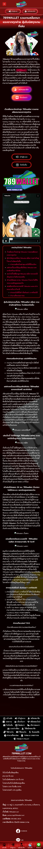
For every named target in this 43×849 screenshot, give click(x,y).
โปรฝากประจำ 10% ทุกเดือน (12, 790)
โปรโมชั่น (9, 725)
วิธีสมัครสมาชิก (30, 729)
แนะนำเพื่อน (14, 729)
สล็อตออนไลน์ (35, 722)
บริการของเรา (35, 725)
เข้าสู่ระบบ (14, 11)
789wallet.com (21, 753)
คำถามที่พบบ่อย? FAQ (17, 296)
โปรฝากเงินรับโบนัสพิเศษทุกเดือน (14, 783)
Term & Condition (31, 735)
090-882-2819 (16, 819)
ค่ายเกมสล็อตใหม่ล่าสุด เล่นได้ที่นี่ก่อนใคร (23, 264)
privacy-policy (23, 739)
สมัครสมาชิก (31, 11)
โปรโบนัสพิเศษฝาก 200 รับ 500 (13, 779)
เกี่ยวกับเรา (21, 722)
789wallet (21, 70)
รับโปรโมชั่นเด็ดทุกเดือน (11, 773)
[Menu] (4, 4)
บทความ (9, 722)
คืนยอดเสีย (35, 732)
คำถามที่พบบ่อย (12, 735)
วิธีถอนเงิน (22, 732)
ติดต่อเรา (21, 725)
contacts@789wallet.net (15, 815)
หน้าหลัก (9, 718)
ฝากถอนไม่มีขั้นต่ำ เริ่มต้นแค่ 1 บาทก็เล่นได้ (24, 292)
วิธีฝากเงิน (10, 732)
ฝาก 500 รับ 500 (8, 776)
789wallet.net (14, 812)
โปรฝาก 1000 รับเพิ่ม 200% (12, 786)
